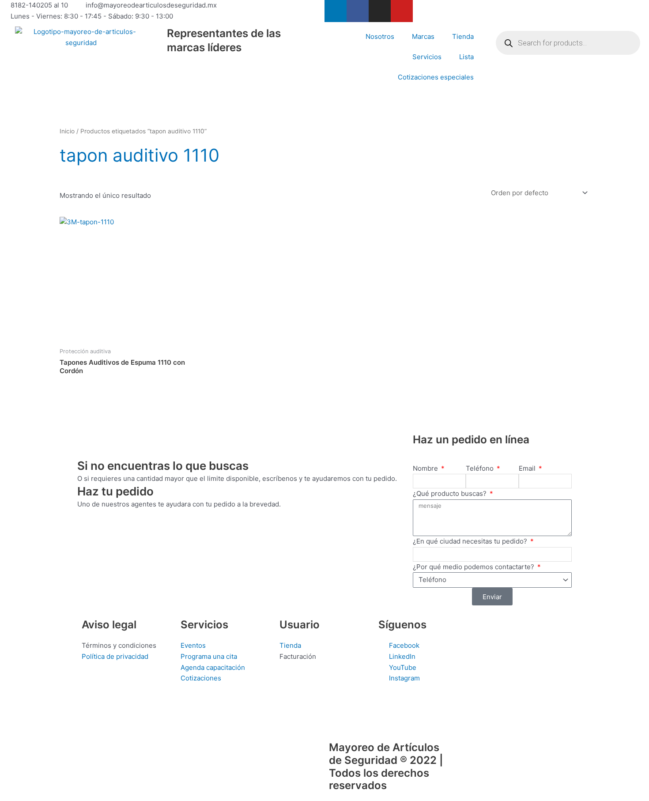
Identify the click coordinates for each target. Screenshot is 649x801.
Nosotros (380, 36)
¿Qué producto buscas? (450, 493)
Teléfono (480, 468)
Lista (466, 57)
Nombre (426, 468)
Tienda (463, 36)
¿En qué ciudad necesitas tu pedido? (471, 541)
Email (528, 468)
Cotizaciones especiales (436, 77)
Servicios (426, 57)
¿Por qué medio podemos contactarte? (474, 567)
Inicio (67, 131)
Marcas (423, 36)
